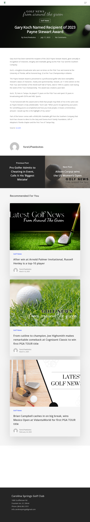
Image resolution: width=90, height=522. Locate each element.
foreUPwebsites (30, 37)
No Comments (60, 37)
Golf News (45, 20)
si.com (18, 128)
